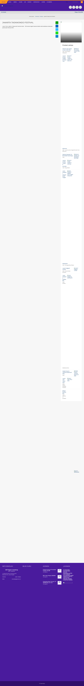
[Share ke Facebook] (57, 26)
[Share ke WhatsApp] (57, 33)
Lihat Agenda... (45, 576)
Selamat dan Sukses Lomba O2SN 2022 (67, 49)
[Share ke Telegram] (57, 36)
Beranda (37, 16)
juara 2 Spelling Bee (64, 392)
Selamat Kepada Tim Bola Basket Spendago (67, 155)
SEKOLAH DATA (66, 577)
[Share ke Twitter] (57, 29)
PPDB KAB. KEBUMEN (67, 578)
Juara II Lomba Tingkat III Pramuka (64, 163)
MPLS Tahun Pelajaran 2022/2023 (49, 575)
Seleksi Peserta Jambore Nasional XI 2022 (67, 372)
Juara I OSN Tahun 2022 (63, 380)
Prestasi (41, 16)
